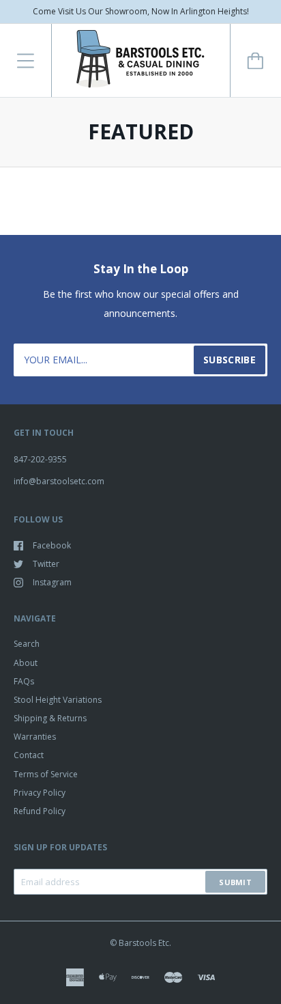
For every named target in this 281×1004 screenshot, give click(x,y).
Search (27, 644)
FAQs (24, 681)
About (26, 663)
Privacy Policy (39, 792)
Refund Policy (39, 811)
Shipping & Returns (50, 718)
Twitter (46, 564)
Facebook (52, 545)
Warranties (35, 736)
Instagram (52, 582)
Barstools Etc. (145, 943)
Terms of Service (46, 774)
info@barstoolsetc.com (59, 481)
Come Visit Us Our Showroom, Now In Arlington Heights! (141, 11)
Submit (235, 882)
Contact (29, 755)
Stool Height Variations (58, 700)
